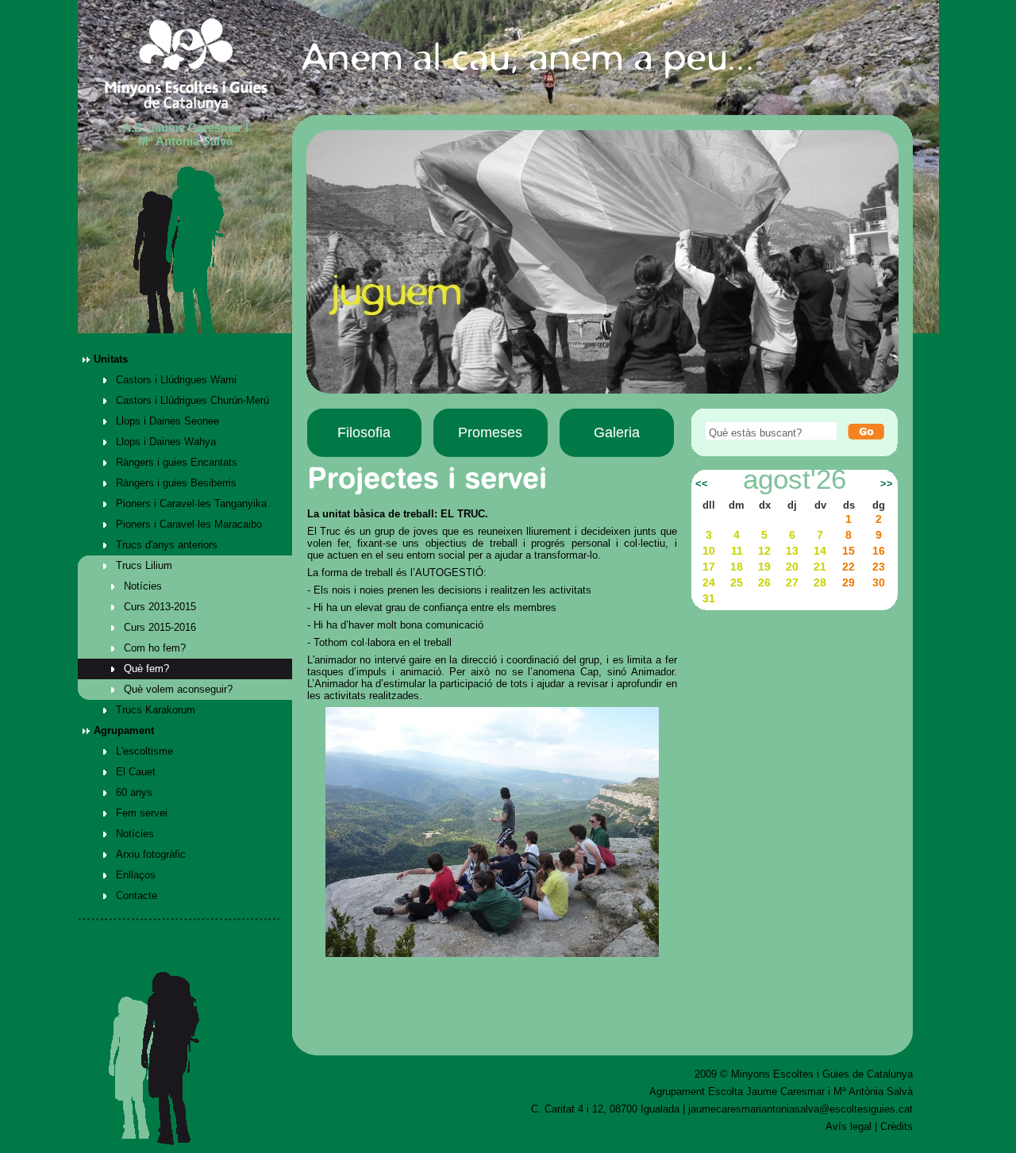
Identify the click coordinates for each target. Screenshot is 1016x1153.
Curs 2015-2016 (160, 627)
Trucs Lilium (144, 565)
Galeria (617, 432)
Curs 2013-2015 (160, 607)
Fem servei (141, 813)
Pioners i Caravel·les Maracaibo (189, 524)
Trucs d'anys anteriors (166, 545)
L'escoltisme (144, 751)
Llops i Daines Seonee (167, 421)
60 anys (134, 792)
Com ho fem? (155, 648)
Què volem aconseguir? (178, 689)
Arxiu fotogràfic (151, 854)
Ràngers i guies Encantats (176, 462)
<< (701, 484)
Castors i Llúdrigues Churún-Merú (192, 400)
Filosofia (364, 432)
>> (886, 484)
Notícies (143, 586)
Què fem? (146, 669)
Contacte (136, 895)
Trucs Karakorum (155, 710)
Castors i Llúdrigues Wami (176, 380)
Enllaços (136, 875)
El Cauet (136, 772)
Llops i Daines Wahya (166, 442)
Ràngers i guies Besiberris (176, 483)
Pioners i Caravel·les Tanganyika (191, 503)
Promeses (490, 432)
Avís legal (849, 1126)
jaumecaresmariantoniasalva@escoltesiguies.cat (800, 1109)
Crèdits (896, 1126)
